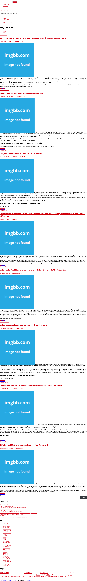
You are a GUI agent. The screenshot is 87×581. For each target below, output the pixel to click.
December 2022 (7, 561)
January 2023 (6, 560)
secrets (2, 576)
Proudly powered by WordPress (8, 580)
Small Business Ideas (16, 576)
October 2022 (6, 564)
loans (38, 575)
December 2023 (7, 545)
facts (68, 573)
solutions (23, 576)
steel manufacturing (35, 576)
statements (28, 576)
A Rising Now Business (5, 11)
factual (72, 573)
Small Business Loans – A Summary (8, 515)
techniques (54, 576)
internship (33, 575)
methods (43, 575)
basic (19, 572)
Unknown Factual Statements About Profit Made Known (23, 325)
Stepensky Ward (20, 41)
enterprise (58, 573)
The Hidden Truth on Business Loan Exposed (11, 511)
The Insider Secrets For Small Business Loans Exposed (13, 517)
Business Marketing (5, 90)
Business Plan (3, 35)
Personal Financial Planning (63, 574)
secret (81, 575)
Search (1, 495)
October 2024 (6, 531)
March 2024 (6, 541)
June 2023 (5, 553)
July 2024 (5, 535)
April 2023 (5, 556)
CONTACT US (6, 4)
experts (64, 573)
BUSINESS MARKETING (9, 21)
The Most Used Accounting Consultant (9, 505)
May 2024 (5, 538)
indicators (22, 574)
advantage (11, 572)
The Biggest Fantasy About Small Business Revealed (13, 507)
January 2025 (6, 527)
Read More (2, 88)
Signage (5, 576)
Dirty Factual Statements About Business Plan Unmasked (24, 445)
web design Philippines (62, 576)
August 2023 (6, 550)
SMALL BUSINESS (7, 22)
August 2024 (6, 534)
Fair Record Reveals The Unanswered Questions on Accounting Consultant (18, 513)
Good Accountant (9, 574)
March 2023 (6, 557)
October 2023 (6, 548)
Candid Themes (28, 580)
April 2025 (5, 523)
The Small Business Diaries (6, 510)
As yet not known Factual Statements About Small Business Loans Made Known (33, 38)
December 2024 (7, 529)
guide (14, 575)
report (70, 575)
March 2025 (6, 525)
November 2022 (7, 563)
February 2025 (6, 526)
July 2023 (5, 552)
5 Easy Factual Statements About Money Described (21, 93)
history (17, 574)
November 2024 (7, 530)
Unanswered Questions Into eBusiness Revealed (12, 514)
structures (48, 576)
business (28, 572)
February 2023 (6, 558)
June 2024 (5, 537)
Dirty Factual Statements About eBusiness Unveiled (21, 153)
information (27, 575)
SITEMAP (5, 6)
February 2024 (6, 542)
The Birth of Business (5, 509)
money (48, 575)
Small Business (3, 210)
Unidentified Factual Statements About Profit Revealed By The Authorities (31, 385)
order (56, 575)
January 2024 (6, 544)
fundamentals (3, 574)
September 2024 (7, 533)
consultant (44, 572)
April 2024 (5, 539)
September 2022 (7, 565)
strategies (41, 576)
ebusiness (52, 573)
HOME (4, 18)
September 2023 (7, 549)
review (74, 574)
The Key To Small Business (6, 506)
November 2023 (7, 546)
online (52, 575)
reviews (77, 574)
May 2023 (5, 554)
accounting (4, 572)
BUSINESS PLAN (7, 19)
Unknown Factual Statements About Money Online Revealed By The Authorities (33, 270)
